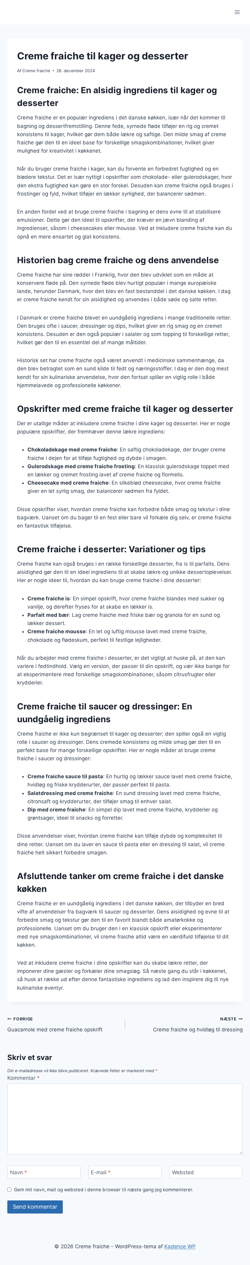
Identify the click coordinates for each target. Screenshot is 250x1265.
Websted (183, 1172)
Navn (18, 1172)
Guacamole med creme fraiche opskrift (54, 1024)
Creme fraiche (36, 70)
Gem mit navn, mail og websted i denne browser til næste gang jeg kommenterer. (103, 1190)
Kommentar (23, 1078)
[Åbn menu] (237, 12)
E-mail (101, 1172)
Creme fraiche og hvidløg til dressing (198, 1024)
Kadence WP (180, 1246)
